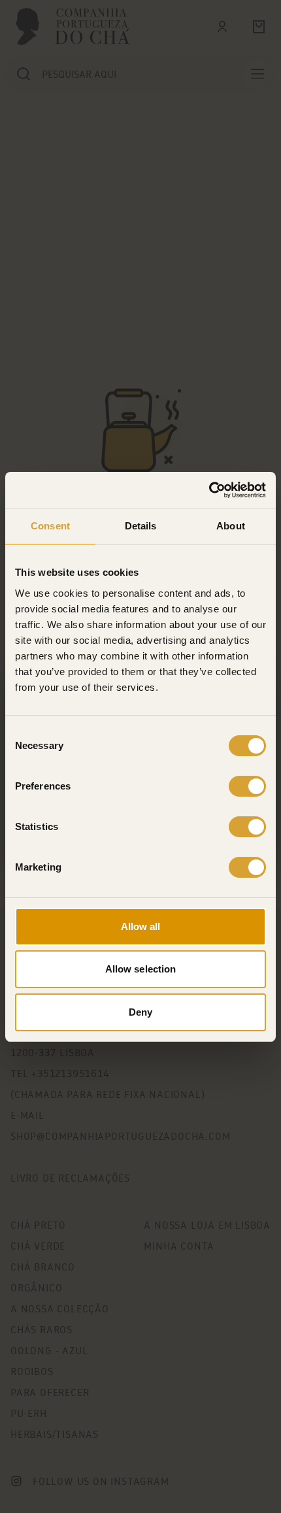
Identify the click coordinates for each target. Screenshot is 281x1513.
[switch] (247, 786)
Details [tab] (141, 525)
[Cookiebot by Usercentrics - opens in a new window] (209, 490)
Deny (140, 1012)
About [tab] (230, 525)
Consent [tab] (50, 525)
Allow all (141, 926)
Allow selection (140, 968)
